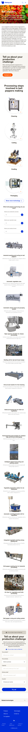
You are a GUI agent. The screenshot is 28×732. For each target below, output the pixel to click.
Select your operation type (10, 220)
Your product (5, 652)
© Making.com (14, 728)
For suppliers (7, 716)
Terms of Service (20, 724)
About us (6, 713)
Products (6, 711)
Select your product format (10, 228)
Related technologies (7, 700)
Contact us (7, 75)
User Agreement (11, 724)
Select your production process (11, 211)
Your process (5, 659)
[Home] (7, 2)
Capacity (4, 665)
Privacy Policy (4, 724)
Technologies (17, 711)
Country (4, 679)
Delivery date (5, 672)
